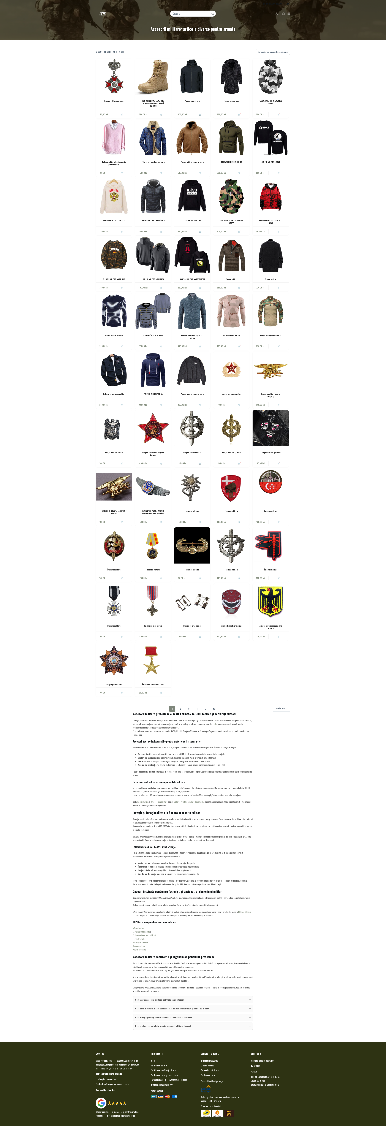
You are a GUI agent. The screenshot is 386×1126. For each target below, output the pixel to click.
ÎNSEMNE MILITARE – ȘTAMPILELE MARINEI (113, 512)
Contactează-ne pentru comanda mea (112, 1084)
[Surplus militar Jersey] (231, 311)
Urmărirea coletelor (272, 3)
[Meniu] (289, 13)
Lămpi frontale (138, 938)
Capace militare (139, 945)
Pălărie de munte (139, 949)
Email (288, 3)
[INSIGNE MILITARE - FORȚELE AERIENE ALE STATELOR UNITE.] (153, 487)
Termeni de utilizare (210, 1070)
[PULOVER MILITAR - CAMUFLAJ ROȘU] (271, 196)
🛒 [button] (122, 114)
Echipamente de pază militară (144, 935)
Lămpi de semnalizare (141, 931)
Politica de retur (208, 1075)
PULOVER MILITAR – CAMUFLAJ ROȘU (270, 221)
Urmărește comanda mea (106, 1079)
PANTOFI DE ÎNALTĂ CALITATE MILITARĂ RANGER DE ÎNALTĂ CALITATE (153, 103)
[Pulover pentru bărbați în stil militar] (192, 311)
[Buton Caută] (213, 14)
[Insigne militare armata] (114, 428)
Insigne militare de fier (192, 452)
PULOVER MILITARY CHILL (153, 394)
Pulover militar (231, 279)
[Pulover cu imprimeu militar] (114, 370)
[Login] (276, 14)
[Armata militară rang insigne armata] (271, 601)
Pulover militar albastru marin (153, 162)
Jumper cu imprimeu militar (270, 335)
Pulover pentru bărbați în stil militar (192, 336)
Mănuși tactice (138, 928)
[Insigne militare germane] (231, 428)
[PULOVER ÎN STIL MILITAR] (153, 311)
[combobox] (191, 13)
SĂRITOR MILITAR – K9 (192, 220)
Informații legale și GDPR (162, 1084)
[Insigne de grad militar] (153, 601)
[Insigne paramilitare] (114, 660)
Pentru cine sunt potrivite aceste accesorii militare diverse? (163, 1026)
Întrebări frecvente (209, 1060)
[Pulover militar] (231, 255)
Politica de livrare (159, 1065)
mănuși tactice (143, 801)
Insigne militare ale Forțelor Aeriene (153, 453)
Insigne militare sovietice (231, 394)
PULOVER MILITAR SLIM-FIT (231, 162)
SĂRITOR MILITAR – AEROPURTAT (192, 279)
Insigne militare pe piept (113, 101)
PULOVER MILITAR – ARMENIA (114, 279)
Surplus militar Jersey (231, 335)
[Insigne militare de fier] (192, 428)
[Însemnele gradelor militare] (231, 601)
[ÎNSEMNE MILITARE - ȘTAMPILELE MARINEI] (114, 487)
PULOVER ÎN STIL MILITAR (153, 335)
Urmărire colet (207, 1065)
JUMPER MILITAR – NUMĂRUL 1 (153, 220)
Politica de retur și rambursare (164, 1075)
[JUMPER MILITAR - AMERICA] (153, 255)
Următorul (280, 708)
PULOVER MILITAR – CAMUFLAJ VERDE (231, 221)
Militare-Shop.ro (244, 911)
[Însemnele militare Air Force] (153, 660)
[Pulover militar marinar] (114, 311)
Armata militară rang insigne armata (270, 627)
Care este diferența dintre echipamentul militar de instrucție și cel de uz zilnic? (172, 1008)
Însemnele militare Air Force (153, 684)
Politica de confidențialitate (163, 1070)
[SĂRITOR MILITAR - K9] (192, 196)
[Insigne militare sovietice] (231, 370)
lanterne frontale (180, 801)
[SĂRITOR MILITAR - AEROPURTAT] (192, 255)
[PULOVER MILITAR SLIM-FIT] (231, 138)
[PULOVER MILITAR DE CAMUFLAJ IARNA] (271, 77)
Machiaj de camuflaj (140, 942)
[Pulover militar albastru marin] (153, 138)
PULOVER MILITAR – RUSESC (114, 220)
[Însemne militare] (192, 487)
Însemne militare (192, 511)
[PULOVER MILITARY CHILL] (153, 370)
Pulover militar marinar (114, 335)
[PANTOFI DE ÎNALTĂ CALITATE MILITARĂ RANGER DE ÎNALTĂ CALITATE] (153, 77)
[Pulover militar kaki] (192, 77)
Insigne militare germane (231, 452)
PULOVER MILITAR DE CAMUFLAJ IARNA (270, 102)
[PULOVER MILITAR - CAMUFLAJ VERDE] (231, 196)
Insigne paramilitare (114, 684)
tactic (215, 723)
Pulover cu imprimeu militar (114, 394)
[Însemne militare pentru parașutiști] (271, 370)
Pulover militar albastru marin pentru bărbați (114, 163)
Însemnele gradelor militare (231, 625)
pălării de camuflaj (196, 801)
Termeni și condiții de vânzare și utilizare (169, 1079)
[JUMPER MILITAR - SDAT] (271, 138)
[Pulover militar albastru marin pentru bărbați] (114, 138)
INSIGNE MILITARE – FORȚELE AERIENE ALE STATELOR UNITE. (153, 512)
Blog (153, 1060)
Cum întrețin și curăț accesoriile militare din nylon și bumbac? (163, 1017)
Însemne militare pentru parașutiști (270, 395)
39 (214, 708)
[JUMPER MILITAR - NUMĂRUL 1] (153, 196)
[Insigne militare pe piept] (114, 77)
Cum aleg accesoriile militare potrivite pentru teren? (159, 999)
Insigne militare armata (114, 452)
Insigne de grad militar (153, 625)
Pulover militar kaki (192, 101)
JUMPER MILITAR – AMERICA (153, 279)
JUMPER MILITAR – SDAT (270, 162)
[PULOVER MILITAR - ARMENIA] (114, 255)
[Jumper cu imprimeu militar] (271, 311)
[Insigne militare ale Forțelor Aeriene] (153, 428)
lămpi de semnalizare (159, 801)
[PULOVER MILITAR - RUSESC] (114, 196)
